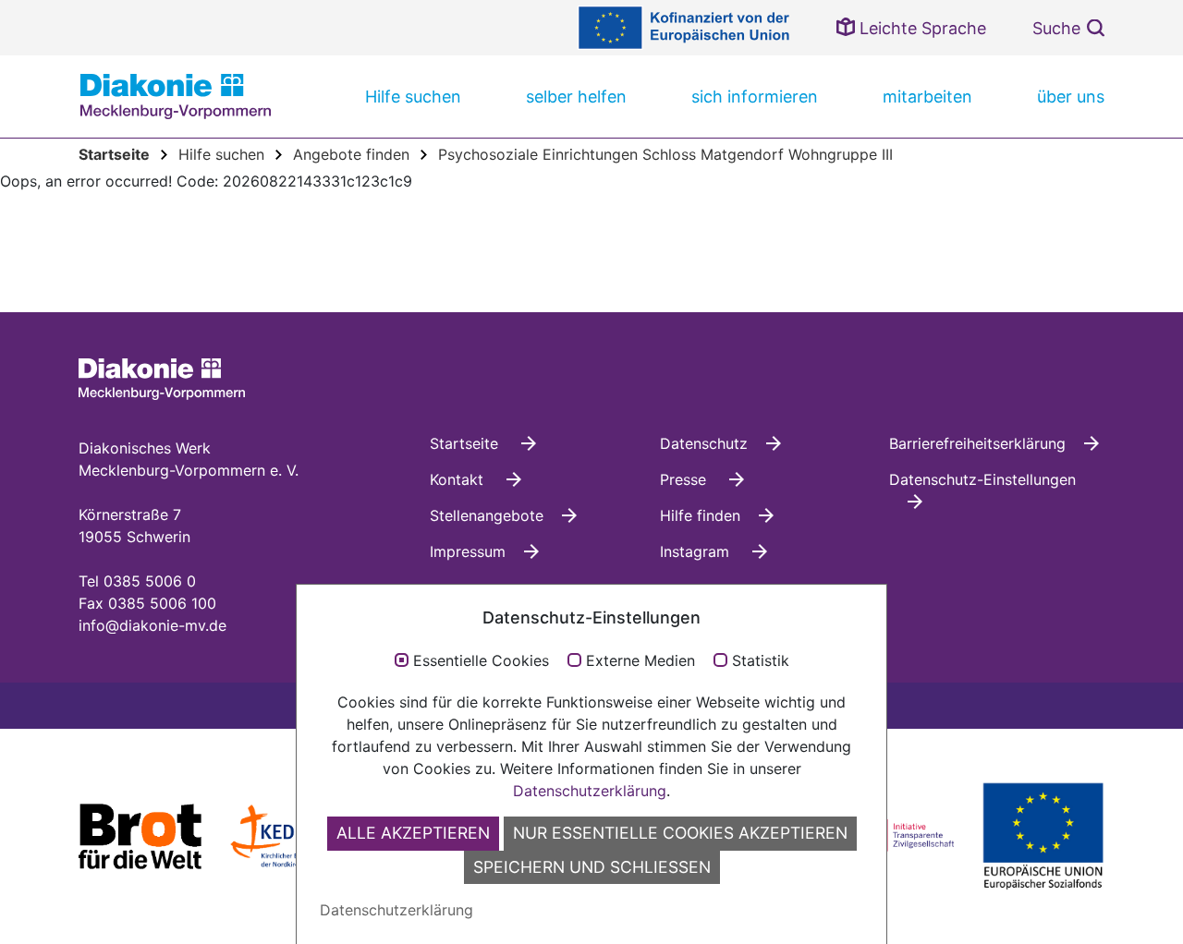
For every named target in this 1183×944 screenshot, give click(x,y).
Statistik (760, 661)
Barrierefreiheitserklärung (977, 443)
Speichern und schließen (592, 867)
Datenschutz (704, 443)
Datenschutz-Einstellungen (982, 479)
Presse (685, 479)
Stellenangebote (486, 515)
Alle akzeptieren (413, 832)
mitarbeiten (927, 96)
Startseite (466, 443)
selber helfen (576, 96)
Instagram (697, 551)
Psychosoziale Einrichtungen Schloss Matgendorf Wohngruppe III (665, 154)
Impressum (468, 551)
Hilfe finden (700, 515)
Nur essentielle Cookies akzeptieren (680, 832)
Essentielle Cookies (481, 661)
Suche (1056, 28)
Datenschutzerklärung (589, 790)
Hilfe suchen (413, 96)
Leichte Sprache (920, 28)
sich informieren (754, 96)
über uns (1070, 96)
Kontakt (459, 479)
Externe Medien (640, 661)
